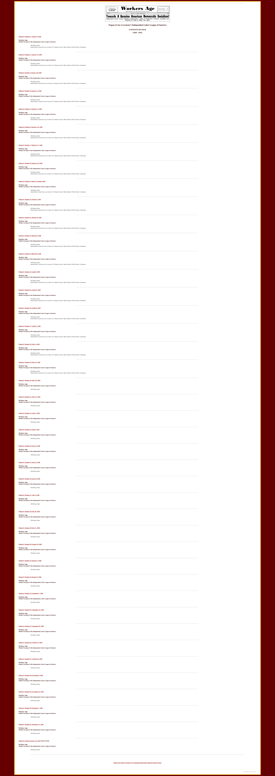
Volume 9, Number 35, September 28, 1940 (31, 626)
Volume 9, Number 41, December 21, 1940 (31, 724)
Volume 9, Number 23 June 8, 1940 (29, 429)
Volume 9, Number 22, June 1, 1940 (29, 413)
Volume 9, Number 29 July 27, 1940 (29, 528)
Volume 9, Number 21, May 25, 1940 (29, 397)
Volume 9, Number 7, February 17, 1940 (30, 145)
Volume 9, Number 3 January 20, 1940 (30, 73)
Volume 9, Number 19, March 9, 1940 (30, 199)
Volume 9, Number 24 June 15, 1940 (29, 446)
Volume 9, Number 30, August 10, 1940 (30, 544)
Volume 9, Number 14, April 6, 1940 (29, 272)
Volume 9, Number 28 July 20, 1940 (29, 511)
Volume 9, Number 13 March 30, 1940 (30, 254)
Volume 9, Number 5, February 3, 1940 (30, 109)
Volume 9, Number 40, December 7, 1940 (31, 708)
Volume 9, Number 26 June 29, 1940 (29, 479)
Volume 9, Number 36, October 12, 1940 (30, 642)
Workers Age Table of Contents (122, 762)
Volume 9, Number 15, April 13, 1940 (30, 290)
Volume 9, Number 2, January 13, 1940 (30, 54)
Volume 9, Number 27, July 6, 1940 (29, 495)
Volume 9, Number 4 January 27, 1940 (30, 91)
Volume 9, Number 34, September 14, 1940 (31, 610)
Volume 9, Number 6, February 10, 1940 (30, 127)
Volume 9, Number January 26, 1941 (29, 741)
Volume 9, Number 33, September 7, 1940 (31, 593)
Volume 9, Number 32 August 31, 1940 (30, 577)
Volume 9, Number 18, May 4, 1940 (29, 344)
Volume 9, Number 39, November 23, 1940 (31, 692)
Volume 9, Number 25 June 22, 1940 (29, 462)
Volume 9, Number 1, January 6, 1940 (30, 36)
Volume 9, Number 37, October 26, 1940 (30, 659)
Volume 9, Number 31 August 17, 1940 (30, 560)
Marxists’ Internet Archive (154, 762)
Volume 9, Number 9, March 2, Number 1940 (32, 181)
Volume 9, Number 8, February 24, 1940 (30, 163)
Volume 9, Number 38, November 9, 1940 (31, 675)
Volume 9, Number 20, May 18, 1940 (29, 380)
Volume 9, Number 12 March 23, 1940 (30, 235)
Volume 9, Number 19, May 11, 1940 (29, 362)
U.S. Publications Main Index (139, 762)
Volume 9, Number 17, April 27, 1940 (30, 326)
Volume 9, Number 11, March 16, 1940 (30, 217)
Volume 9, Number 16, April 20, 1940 (30, 308)
